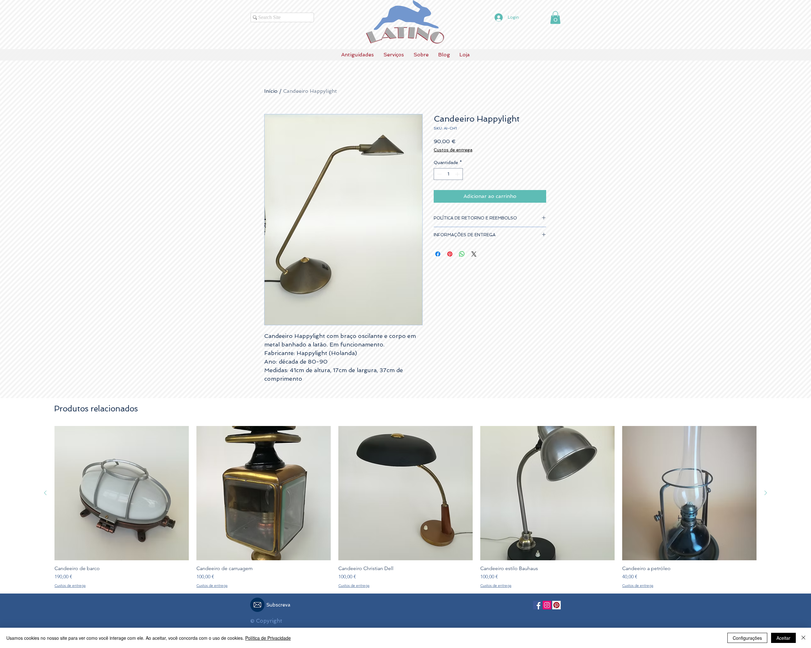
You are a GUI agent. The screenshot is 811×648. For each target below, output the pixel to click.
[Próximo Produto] (765, 493)
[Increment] (458, 174)
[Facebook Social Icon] (537, 605)
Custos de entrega (453, 149)
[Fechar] (803, 638)
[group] (405, 507)
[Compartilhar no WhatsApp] (462, 254)
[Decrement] (439, 174)
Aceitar (783, 638)
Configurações (747, 638)
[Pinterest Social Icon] (556, 605)
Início (271, 91)
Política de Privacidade (268, 638)
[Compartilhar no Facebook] (438, 254)
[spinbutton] (448, 174)
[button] (555, 17)
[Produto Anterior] (45, 493)
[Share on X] (474, 254)
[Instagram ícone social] (547, 605)
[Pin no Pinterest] (450, 254)
